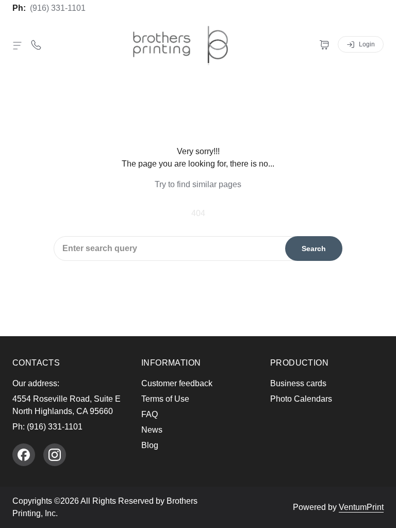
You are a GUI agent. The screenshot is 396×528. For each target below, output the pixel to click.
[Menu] (17, 45)
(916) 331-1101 (58, 8)
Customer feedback (176, 383)
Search (314, 248)
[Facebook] (23, 454)
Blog (149, 445)
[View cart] (324, 44)
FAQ (149, 414)
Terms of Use (165, 398)
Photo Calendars (301, 398)
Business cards (298, 383)
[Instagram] (54, 454)
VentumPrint (361, 507)
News (151, 429)
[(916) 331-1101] (36, 44)
